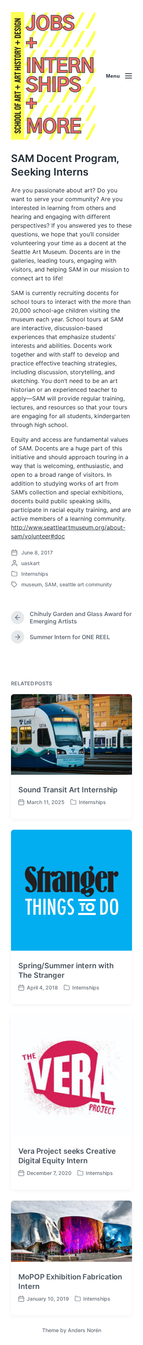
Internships (34, 574)
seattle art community (85, 584)
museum (31, 584)
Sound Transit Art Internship (68, 789)
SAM (50, 584)
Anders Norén (84, 1330)
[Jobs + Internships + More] (53, 76)
